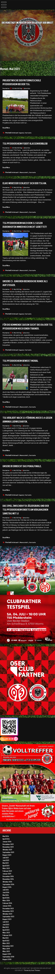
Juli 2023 (6, 922)
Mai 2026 (6, 836)
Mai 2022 (6, 938)
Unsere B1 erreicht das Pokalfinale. (22, 466)
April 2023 (6, 930)
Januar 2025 (7, 873)
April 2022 (6, 940)
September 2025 (8, 852)
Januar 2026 (7, 841)
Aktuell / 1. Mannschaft (20, 172)
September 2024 (8, 884)
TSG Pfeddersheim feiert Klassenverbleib (25, 143)
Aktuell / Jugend (18, 133)
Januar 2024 (7, 906)
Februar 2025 (7, 871)
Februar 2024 (7, 903)
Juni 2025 (6, 860)
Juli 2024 (6, 889)
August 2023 (7, 919)
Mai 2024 (6, 895)
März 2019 (6, 948)
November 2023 (8, 911)
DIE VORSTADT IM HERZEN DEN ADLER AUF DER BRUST (27, 22)
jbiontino (27, 88)
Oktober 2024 (7, 881)
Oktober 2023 (7, 914)
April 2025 (6, 865)
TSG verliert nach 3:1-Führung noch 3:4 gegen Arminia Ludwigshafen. (27, 419)
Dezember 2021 (8, 946)
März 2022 (6, 943)
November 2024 (8, 879)
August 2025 (7, 855)
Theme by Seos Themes (32, 970)
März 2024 (6, 900)
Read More (6, 128)
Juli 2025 (6, 857)
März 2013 (6, 951)
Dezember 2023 (8, 908)
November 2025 (8, 847)
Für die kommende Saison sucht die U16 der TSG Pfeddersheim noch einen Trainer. (27, 326)
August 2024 (7, 887)
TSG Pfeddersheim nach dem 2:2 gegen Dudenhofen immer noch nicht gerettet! (25, 225)
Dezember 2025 (8, 844)
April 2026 (6, 839)
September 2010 (8, 956)
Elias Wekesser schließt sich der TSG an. (25, 183)
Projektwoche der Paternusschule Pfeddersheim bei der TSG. (22, 82)
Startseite (28, 133)
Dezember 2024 (8, 876)
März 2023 (6, 932)
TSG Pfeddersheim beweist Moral (20, 361)
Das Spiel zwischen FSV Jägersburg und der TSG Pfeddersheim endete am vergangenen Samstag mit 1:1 (26, 509)
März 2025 (6, 868)
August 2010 (7, 959)
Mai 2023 (6, 927)
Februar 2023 (7, 935)
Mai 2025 (6, 863)
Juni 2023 (6, 924)
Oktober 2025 (7, 849)
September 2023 (8, 916)
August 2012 (7, 954)
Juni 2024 (6, 892)
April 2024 (6, 898)
